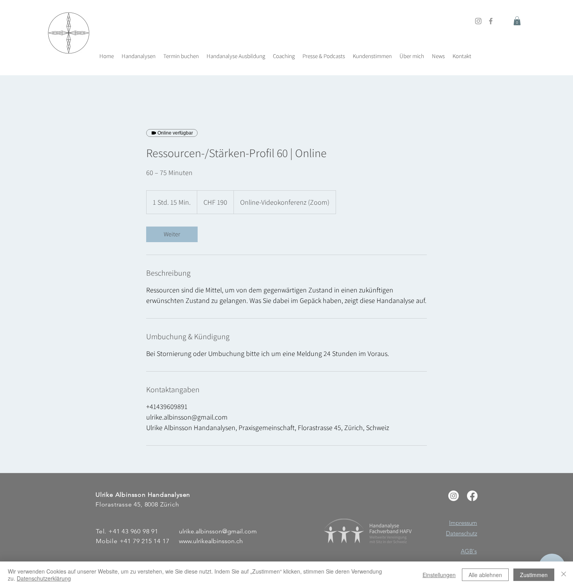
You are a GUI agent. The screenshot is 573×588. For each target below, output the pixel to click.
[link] (172, 234)
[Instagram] (478, 21)
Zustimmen (534, 575)
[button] (517, 20)
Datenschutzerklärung (44, 578)
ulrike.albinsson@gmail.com (218, 531)
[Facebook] (490, 21)
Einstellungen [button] (439, 575)
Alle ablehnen (485, 575)
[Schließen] (563, 575)
